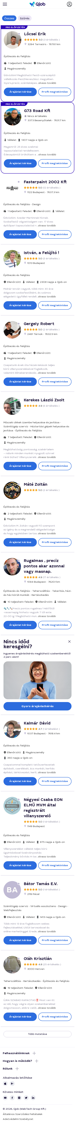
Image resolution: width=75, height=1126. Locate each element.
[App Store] (5, 1083)
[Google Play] (12, 1083)
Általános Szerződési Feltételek (22, 1114)
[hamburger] (5, 4)
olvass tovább (47, 83)
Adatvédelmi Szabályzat (18, 1119)
